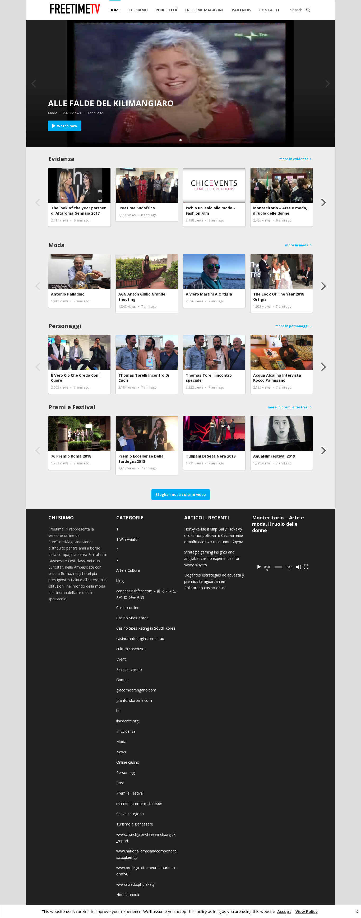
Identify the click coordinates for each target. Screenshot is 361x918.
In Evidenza (126, 731)
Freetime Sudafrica (136, 207)
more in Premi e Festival (288, 407)
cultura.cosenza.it (131, 648)
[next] (326, 83)
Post (120, 782)
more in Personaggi (291, 326)
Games (122, 679)
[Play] (259, 567)
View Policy (306, 911)
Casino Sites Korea (132, 617)
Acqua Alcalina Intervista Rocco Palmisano (277, 378)
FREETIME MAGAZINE (204, 9)
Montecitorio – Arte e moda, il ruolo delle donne (280, 210)
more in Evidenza (293, 159)
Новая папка (127, 894)
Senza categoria (130, 813)
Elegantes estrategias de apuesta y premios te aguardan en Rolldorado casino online (214, 581)
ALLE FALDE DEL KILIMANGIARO (111, 103)
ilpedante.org (127, 720)
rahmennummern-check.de (139, 803)
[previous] (34, 83)
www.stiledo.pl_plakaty (135, 884)
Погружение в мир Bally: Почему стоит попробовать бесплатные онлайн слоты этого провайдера (213, 535)
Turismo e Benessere (134, 824)
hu (118, 710)
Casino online (127, 607)
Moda (52, 112)
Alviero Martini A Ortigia (209, 294)
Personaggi (64, 326)
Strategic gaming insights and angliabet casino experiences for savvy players (211, 558)
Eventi (121, 659)
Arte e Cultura (128, 570)
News (121, 751)
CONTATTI (269, 9)
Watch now (67, 125)
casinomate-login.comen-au (140, 638)
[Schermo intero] (306, 567)
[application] (282, 556)
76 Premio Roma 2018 (71, 456)
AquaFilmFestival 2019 (274, 456)
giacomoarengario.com (136, 690)
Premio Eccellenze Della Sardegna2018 (141, 459)
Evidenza (61, 159)
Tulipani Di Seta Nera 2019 (210, 456)
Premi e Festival (71, 407)
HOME (115, 9)
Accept (284, 911)
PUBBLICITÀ (166, 9)
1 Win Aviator (127, 539)
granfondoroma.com (134, 700)
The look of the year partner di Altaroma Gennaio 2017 (78, 210)
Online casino (127, 762)
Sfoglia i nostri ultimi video (180, 494)
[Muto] (298, 567)
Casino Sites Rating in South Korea (145, 628)
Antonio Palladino (68, 294)
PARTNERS (241, 9)
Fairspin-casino (129, 669)
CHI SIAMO (138, 9)
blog (120, 580)
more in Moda (296, 245)
